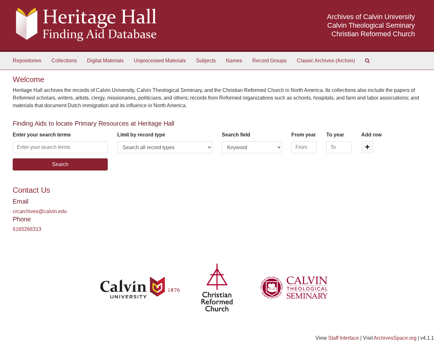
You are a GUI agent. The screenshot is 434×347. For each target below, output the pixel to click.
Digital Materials (105, 60)
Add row (371, 134)
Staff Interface (343, 338)
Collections (64, 60)
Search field (236, 134)
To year (335, 134)
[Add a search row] (367, 147)
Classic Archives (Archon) (326, 60)
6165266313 (27, 229)
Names (234, 60)
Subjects (206, 60)
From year (303, 134)
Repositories (27, 60)
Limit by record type (141, 134)
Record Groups (269, 60)
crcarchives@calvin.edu (40, 211)
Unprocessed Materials (160, 60)
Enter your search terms (42, 134)
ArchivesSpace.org (395, 338)
